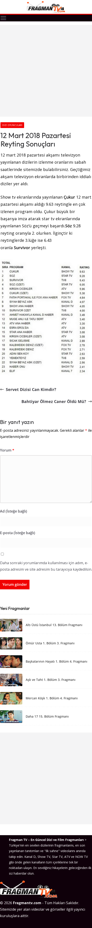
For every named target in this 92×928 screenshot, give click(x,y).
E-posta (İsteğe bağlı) (17, 532)
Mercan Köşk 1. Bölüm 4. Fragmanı (52, 698)
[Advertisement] (46, 71)
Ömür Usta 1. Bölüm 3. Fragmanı (50, 643)
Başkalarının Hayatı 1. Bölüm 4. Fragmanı (56, 661)
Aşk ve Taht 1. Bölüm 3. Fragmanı (50, 680)
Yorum (7, 450)
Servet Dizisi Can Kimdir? (31, 389)
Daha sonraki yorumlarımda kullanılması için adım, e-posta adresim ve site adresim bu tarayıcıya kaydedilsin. (46, 566)
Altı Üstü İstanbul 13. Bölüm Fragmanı (54, 625)
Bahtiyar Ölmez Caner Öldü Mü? (53, 401)
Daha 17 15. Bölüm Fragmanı (47, 716)
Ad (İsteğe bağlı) (13, 511)
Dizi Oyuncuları (12, 125)
